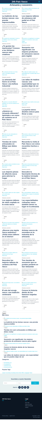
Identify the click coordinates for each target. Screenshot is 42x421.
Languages (26, 372)
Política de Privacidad (29, 405)
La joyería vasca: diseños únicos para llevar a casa (30, 112)
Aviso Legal (27, 402)
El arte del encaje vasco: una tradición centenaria (10, 292)
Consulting (7, 364)
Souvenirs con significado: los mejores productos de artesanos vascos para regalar (30, 52)
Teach (31, 372)
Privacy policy (5, 415)
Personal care (8, 367)
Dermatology (7, 362)
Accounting (8, 372)
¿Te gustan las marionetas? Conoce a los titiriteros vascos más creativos (11, 50)
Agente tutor (12, 415)
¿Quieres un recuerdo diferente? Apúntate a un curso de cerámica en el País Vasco (10, 115)
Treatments (7, 365)
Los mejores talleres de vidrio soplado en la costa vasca (10, 202)
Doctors (17, 372)
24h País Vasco (19, 1)
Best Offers (21, 372)
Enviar (35, 383)
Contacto (26, 407)
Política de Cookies (28, 404)
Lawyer (3, 372)
